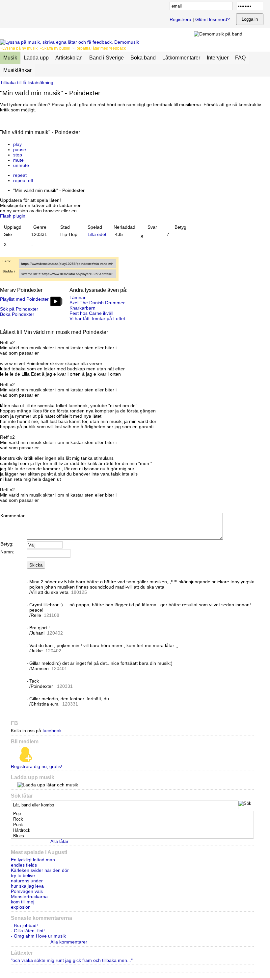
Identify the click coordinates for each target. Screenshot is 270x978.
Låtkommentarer (181, 57)
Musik (10, 57)
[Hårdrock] (133, 830)
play (17, 144)
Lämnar (77, 297)
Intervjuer (218, 57)
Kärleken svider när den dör (40, 870)
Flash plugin (12, 216)
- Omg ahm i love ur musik (38, 936)
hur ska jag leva (27, 886)
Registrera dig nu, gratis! (36, 766)
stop (17, 154)
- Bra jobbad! (24, 925)
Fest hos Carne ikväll (91, 313)
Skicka (35, 565)
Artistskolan (69, 57)
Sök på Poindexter (19, 309)
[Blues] (133, 836)
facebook (52, 730)
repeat (20, 175)
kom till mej (22, 901)
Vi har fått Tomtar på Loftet (97, 318)
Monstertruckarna (29, 896)
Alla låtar (59, 841)
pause (19, 149)
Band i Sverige (106, 57)
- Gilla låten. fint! (28, 930)
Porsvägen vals (27, 891)
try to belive (23, 875)
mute (18, 160)
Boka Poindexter (17, 314)
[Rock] (133, 819)
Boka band (143, 57)
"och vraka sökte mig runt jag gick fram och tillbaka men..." (72, 960)
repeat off (23, 180)
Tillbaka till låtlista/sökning (26, 82)
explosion (21, 907)
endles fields (24, 865)
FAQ (240, 57)
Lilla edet (97, 234)
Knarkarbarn (82, 308)
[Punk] (133, 825)
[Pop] (133, 814)
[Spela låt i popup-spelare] (89, 139)
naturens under (27, 880)
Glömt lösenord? (212, 19)
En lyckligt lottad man (33, 859)
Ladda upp (36, 57)
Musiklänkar (17, 70)
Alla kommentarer (68, 941)
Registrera (180, 19)
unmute (21, 165)
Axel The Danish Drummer (97, 302)
